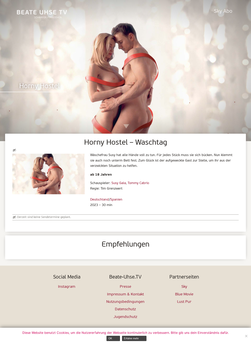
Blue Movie (184, 294)
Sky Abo (223, 11)
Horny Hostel (39, 86)
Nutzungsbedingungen (125, 302)
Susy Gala (118, 183)
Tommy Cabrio (138, 183)
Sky (184, 287)
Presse (125, 287)
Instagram (66, 287)
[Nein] (246, 336)
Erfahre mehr (131, 338)
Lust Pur (184, 302)
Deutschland (99, 199)
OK (110, 338)
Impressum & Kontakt (125, 294)
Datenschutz (125, 309)
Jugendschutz (125, 317)
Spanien (116, 199)
